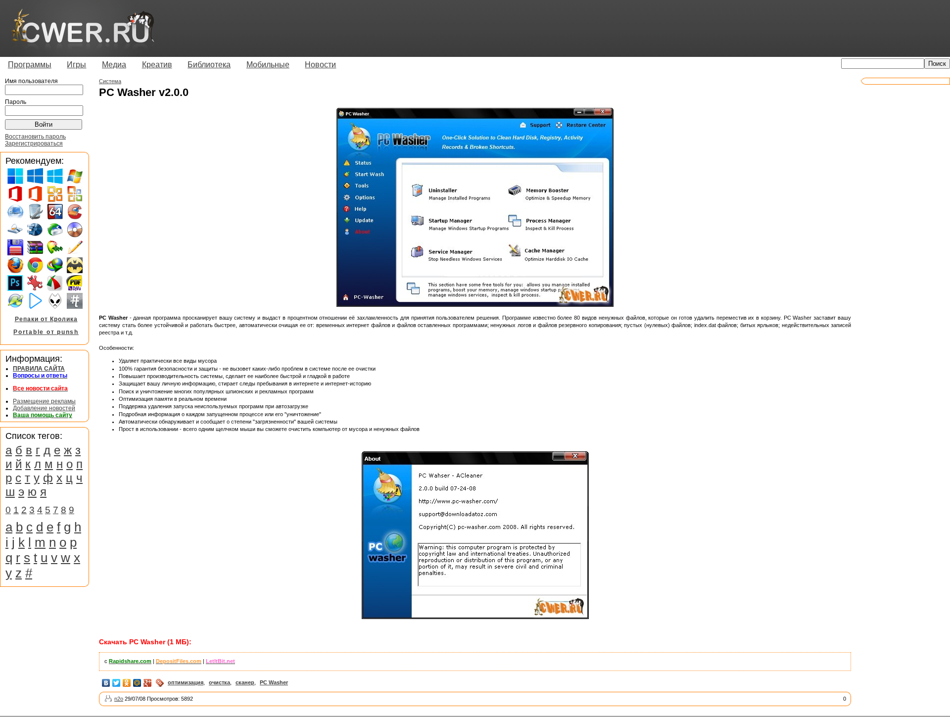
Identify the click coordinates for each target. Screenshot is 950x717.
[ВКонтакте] (106, 682)
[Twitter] (116, 682)
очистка (219, 682)
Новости (320, 64)
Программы (29, 64)
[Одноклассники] (127, 682)
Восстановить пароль (35, 136)
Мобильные (267, 64)
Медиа (114, 64)
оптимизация (185, 682)
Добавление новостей (44, 408)
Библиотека (209, 64)
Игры (76, 64)
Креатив (157, 64)
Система (110, 81)
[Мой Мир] (137, 682)
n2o (118, 699)
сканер (245, 682)
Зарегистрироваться (34, 143)
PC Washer (274, 682)
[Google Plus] (147, 682)
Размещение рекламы (44, 401)
